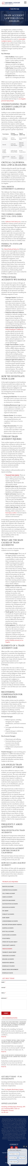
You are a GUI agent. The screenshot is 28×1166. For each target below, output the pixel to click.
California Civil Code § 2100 (13, 221)
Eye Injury (5, 910)
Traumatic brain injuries (12, 475)
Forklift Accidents (8, 914)
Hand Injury (5, 917)
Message (4, 998)
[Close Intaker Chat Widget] (26, 1146)
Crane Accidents (7, 897)
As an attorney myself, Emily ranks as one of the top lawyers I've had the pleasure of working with (13, 1041)
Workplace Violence (8, 966)
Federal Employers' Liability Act (14, 329)
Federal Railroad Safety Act (11, 249)
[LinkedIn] (16, 1148)
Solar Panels (6, 938)
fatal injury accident (11, 513)
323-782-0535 (4, 1112)
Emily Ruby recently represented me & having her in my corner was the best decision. (14, 1056)
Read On (3, 1036)
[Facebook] (12, 1148)
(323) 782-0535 (15, 9)
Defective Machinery (8, 900)
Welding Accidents (8, 959)
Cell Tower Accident (8, 893)
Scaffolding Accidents (9, 935)
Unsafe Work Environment (10, 969)
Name (3, 982)
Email (3, 993)
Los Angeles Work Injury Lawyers (14, 1089)
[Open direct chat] (24, 1146)
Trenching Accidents (8, 955)
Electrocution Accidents (10, 903)
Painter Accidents (7, 928)
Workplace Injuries (10, 882)
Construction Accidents (9, 890)
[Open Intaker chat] (10, 1165)
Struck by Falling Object (9, 942)
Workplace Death (7, 973)
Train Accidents (7, 948)
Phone (3, 987)
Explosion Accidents (8, 907)
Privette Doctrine (8, 886)
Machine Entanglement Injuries (12, 924)
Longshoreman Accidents (10, 921)
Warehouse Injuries (8, 962)
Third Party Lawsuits (8, 945)
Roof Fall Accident (8, 931)
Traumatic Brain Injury (9, 952)
